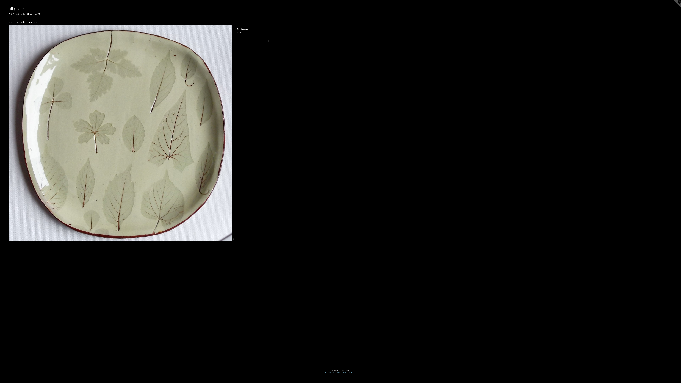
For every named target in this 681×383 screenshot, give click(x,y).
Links (37, 13)
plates (12, 22)
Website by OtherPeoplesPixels (340, 373)
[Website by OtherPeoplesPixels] (674, 7)
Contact (20, 13)
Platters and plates (30, 22)
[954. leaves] (120, 133)
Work (11, 13)
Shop (29, 13)
